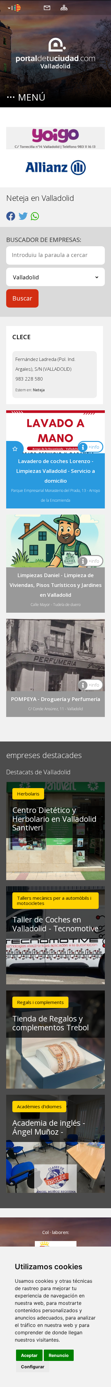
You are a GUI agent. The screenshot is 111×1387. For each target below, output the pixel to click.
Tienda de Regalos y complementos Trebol (50, 1023)
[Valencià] (13, 8)
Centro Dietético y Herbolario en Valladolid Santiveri (54, 819)
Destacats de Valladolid (38, 772)
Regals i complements (40, 1002)
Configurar (32, 1366)
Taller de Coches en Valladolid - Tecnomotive (55, 923)
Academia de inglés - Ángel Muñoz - (48, 1127)
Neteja (39, 390)
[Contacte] (47, 7)
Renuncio (59, 1355)
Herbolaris (28, 794)
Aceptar (29, 1355)
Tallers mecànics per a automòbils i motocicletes (54, 900)
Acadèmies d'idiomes (39, 1106)
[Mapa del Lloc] (64, 7)
